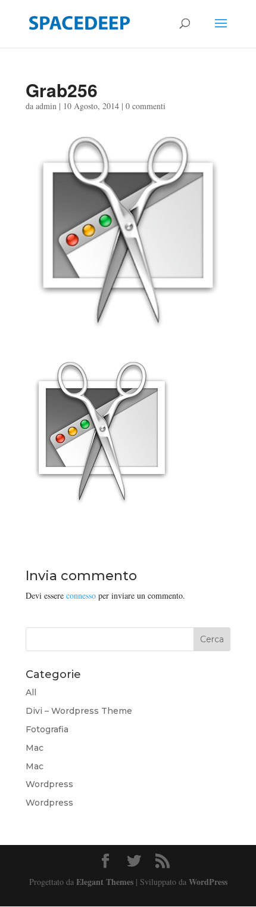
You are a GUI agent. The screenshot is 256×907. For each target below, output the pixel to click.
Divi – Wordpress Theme (79, 710)
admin (46, 106)
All (31, 692)
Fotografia (47, 729)
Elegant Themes (104, 881)
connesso (81, 595)
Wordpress (49, 784)
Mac (34, 747)
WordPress (208, 881)
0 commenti (146, 106)
